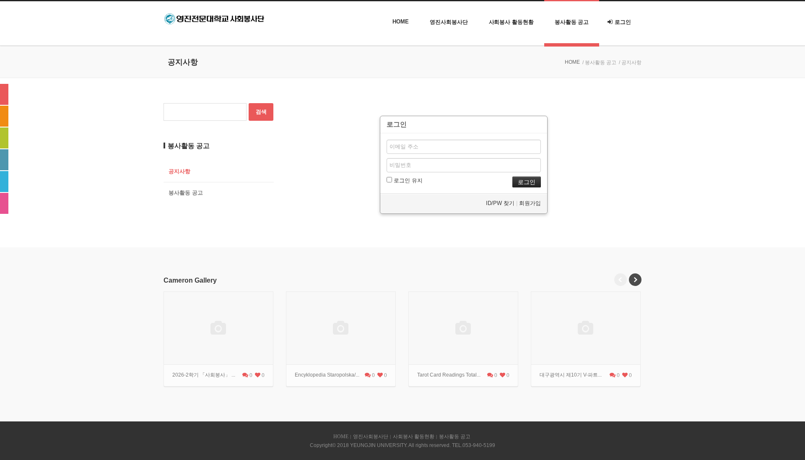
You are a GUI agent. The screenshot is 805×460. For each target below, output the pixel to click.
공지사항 (179, 171)
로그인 (623, 22)
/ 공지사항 (630, 62)
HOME (400, 21)
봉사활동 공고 (572, 22)
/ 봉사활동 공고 (599, 62)
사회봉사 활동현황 (511, 22)
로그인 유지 (407, 180)
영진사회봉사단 (448, 22)
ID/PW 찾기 (500, 203)
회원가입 (530, 203)
